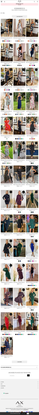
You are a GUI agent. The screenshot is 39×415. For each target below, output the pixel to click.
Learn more (23, 413)
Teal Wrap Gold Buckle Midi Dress (32, 306)
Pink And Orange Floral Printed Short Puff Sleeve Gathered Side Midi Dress (7, 135)
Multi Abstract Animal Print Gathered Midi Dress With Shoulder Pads (19, 37)
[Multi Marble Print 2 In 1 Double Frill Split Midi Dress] (19, 52)
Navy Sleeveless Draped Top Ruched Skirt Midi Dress (7, 86)
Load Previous (19, 16)
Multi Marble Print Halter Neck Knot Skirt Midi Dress (7, 37)
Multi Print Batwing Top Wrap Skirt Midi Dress (7, 306)
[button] (19, 367)
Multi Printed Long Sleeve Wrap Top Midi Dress (19, 282)
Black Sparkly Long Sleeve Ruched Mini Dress (19, 233)
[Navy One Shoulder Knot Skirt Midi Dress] (19, 126)
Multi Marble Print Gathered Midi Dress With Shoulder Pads (19, 86)
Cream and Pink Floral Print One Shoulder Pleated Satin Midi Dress (32, 111)
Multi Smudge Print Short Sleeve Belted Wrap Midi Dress (7, 62)
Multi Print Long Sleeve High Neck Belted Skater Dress (19, 306)
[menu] (1, 1)
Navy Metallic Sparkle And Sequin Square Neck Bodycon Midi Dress (7, 233)
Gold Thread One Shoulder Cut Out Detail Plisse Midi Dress (7, 184)
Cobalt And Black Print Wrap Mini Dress (7, 355)
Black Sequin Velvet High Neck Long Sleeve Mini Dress (7, 209)
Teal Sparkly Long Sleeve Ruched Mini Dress (32, 233)
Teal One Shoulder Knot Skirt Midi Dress (32, 331)
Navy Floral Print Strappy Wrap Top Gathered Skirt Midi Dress (32, 37)
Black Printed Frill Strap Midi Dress (32, 135)
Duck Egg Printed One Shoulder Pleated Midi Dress (7, 160)
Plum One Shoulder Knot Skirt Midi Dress (19, 331)
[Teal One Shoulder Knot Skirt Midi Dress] (32, 321)
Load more (19, 361)
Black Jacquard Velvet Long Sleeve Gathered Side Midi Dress (19, 184)
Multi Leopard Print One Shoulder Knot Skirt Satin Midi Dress (32, 184)
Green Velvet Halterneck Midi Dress (32, 209)
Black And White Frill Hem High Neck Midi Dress (32, 86)
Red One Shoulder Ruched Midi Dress (7, 331)
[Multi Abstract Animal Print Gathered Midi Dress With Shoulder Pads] (19, 28)
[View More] (10, 41)
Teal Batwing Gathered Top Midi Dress (7, 282)
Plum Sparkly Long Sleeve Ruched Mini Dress (19, 209)
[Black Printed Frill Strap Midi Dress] (32, 126)
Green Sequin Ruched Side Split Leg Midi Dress (19, 160)
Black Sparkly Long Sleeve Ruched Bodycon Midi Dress (32, 160)
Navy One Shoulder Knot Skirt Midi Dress (19, 135)
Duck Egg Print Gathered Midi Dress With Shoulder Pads (7, 111)
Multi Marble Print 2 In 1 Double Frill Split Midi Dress (19, 62)
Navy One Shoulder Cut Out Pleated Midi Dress (19, 111)
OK (27, 413)
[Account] (4, 1)
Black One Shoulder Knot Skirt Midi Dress (32, 282)
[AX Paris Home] (19, 2)
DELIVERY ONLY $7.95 (19, 4)
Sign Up (28, 375)
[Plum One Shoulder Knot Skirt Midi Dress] (19, 321)
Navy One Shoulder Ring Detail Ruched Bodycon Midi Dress (32, 62)
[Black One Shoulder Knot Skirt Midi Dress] (32, 272)
